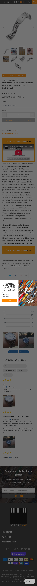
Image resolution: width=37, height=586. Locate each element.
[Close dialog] (36, 281)
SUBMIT (9, 300)
